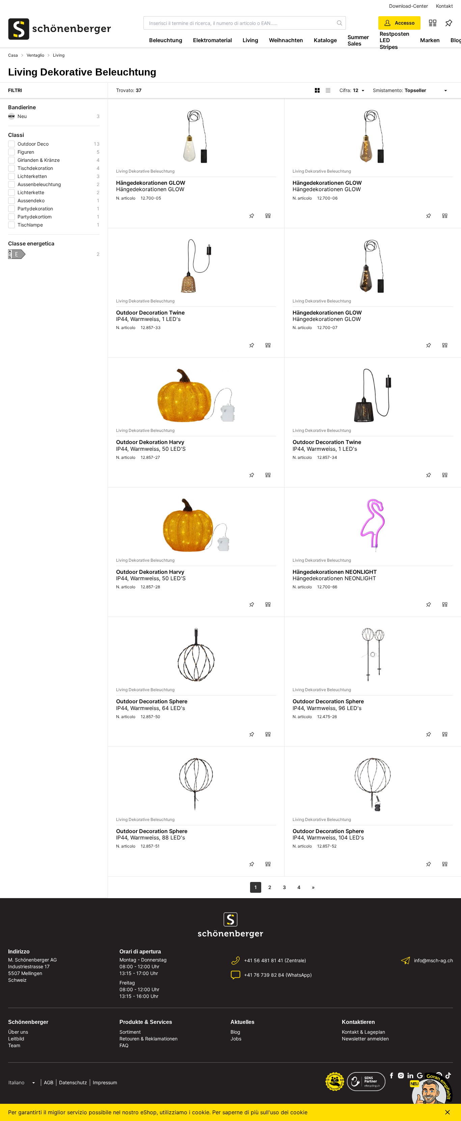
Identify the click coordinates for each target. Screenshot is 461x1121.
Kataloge (325, 40)
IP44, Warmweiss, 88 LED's (150, 837)
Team (14, 1045)
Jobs (236, 1038)
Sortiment (130, 1032)
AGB (48, 1082)
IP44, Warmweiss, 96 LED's (327, 708)
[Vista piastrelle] (317, 90)
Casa (13, 55)
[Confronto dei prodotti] (433, 23)
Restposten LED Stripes (394, 40)
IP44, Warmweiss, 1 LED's (148, 319)
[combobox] (238, 23)
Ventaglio (35, 55)
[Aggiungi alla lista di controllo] (252, 216)
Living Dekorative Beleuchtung (145, 171)
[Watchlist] (449, 23)
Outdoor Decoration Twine (150, 312)
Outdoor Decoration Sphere (151, 701)
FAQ (124, 1045)
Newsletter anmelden (365, 1038)
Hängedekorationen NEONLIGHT (335, 571)
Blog (235, 1032)
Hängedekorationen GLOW (150, 182)
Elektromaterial (212, 40)
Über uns (18, 1032)
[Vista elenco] (328, 90)
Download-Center (408, 6)
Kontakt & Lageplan (363, 1032)
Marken (430, 40)
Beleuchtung (165, 40)
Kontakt (444, 6)
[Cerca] (339, 23)
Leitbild (16, 1038)
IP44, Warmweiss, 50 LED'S (151, 448)
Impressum (105, 1082)
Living (250, 40)
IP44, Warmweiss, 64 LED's (150, 708)
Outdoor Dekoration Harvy (150, 442)
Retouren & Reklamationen (148, 1038)
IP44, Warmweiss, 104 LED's (328, 837)
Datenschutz (73, 1082)
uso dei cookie (288, 1112)
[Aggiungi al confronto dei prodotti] (268, 216)
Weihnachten (286, 40)
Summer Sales (358, 40)
